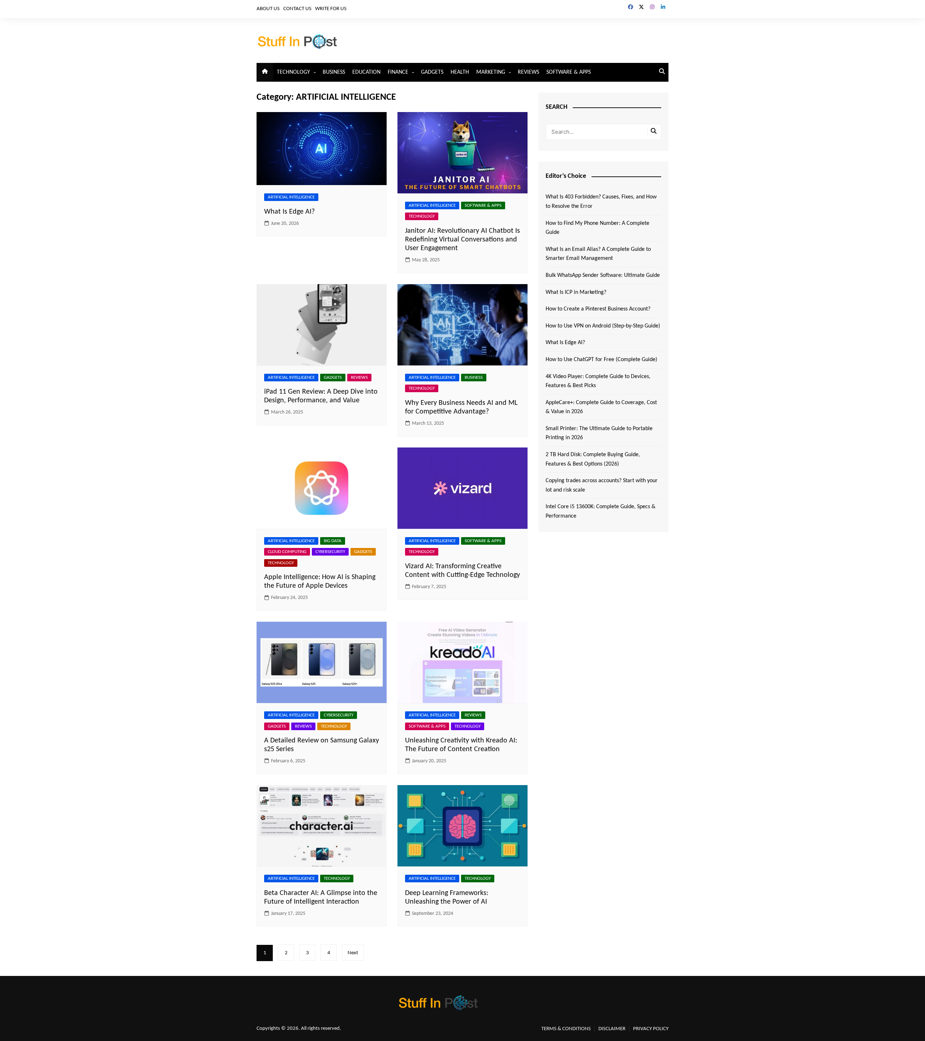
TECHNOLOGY (293, 72)
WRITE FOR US (331, 9)
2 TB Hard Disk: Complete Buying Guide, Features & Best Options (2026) (593, 459)
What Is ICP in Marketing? (576, 292)
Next (353, 953)
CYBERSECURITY (330, 551)
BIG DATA (332, 541)
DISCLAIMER (611, 1029)
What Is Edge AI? (289, 211)
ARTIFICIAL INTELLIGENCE (291, 197)
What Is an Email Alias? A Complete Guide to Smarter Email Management (598, 254)
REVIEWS (528, 72)
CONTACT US (297, 9)
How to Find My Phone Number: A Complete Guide (597, 228)
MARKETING (490, 72)
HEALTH (460, 72)
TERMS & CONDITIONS (566, 1029)
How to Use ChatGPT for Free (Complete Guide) (601, 360)
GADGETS (432, 72)
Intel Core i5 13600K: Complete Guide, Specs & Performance (600, 511)
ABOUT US (268, 9)
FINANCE (398, 72)
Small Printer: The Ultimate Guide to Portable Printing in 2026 (599, 433)
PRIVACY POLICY (650, 1029)
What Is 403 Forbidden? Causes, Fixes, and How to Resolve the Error (601, 201)
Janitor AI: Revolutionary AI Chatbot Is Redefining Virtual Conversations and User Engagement (462, 239)
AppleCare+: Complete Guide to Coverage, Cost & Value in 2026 (601, 407)
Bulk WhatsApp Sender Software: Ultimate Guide (603, 275)
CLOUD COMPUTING (287, 551)
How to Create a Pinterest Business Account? (598, 309)
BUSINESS (334, 72)
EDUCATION (366, 72)
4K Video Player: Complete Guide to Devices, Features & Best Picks (598, 381)
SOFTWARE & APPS (568, 72)
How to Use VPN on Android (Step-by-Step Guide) (603, 326)
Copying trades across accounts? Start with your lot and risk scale (602, 485)
